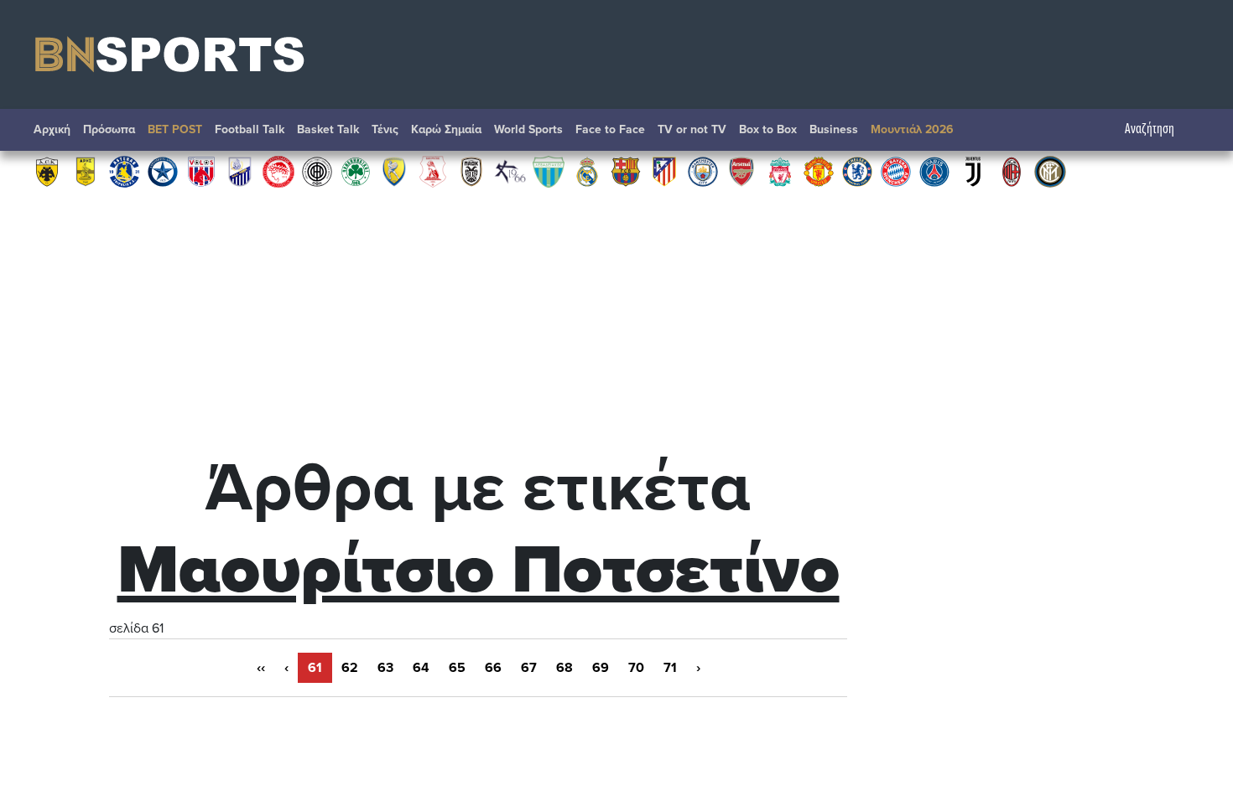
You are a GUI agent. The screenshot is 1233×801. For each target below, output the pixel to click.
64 (421, 667)
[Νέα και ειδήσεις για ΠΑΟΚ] (471, 171)
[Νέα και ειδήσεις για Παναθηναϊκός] (356, 171)
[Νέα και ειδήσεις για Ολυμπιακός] (278, 171)
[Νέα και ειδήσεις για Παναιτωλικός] (394, 171)
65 (457, 667)
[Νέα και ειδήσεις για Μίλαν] (1012, 171)
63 (385, 667)
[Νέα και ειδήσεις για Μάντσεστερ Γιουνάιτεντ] (819, 171)
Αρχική (52, 129)
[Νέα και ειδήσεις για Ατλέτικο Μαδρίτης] (664, 171)
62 (349, 667)
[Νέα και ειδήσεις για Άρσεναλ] (741, 171)
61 (315, 667)
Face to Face (610, 129)
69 (600, 667)
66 (493, 667)
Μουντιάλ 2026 (912, 129)
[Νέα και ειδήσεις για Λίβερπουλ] (780, 171)
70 (636, 667)
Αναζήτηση (1149, 129)
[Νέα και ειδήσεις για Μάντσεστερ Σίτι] (703, 171)
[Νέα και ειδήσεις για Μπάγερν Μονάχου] (896, 171)
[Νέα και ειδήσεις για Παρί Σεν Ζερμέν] (934, 171)
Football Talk (249, 129)
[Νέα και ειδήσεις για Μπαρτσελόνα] (626, 171)
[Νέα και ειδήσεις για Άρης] (85, 171)
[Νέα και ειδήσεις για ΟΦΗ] (317, 171)
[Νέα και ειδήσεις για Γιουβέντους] (973, 171)
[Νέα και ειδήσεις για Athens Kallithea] (510, 171)
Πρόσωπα (109, 129)
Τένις (385, 129)
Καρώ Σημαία (446, 129)
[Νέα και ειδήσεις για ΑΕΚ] (47, 171)
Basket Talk (328, 129)
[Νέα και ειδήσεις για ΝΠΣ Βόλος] (201, 171)
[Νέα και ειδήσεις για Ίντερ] (1050, 171)
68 (564, 667)
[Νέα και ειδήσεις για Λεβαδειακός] (548, 171)
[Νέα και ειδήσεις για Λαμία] (240, 171)
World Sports (528, 129)
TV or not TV (692, 129)
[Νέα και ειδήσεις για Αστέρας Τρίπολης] (124, 171)
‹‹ (261, 667)
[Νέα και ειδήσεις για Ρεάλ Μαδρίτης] (587, 171)
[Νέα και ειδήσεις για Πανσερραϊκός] (433, 171)
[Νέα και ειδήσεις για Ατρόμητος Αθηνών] (163, 171)
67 (529, 667)
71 (670, 667)
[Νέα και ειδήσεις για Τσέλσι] (857, 171)
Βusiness (833, 129)
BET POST (175, 129)
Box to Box (768, 129)
